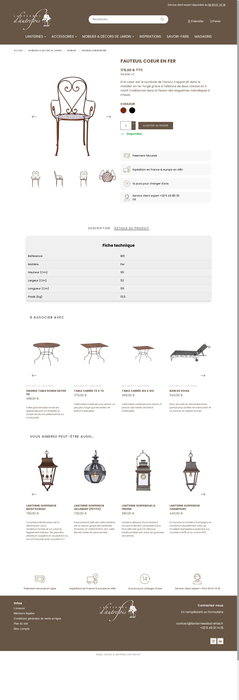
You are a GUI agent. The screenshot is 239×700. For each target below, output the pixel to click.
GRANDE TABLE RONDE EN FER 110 (46, 392)
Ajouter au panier (155, 125)
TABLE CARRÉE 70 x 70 (89, 391)
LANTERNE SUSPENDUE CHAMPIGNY (185, 507)
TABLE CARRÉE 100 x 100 (138, 391)
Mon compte (22, 628)
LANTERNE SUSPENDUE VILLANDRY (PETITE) (89, 507)
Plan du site (21, 623)
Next (108, 116)
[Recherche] (162, 19)
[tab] (99, 228)
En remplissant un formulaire (202, 612)
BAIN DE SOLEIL (180, 391)
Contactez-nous (210, 605)
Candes (40, 529)
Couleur (127, 104)
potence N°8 (179, 532)
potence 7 (59, 539)
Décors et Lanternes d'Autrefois (49, 385)
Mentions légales (24, 613)
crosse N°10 (199, 532)
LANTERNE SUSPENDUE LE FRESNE (138, 507)
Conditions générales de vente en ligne (37, 618)
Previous (34, 116)
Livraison (19, 608)
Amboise (79, 529)
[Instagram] (213, 641)
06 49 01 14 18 (216, 4)
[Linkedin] (220, 641)
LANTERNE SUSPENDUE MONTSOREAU (41, 507)
